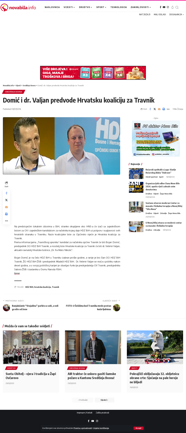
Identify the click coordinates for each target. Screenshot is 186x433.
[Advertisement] (92, 41)
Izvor (17, 273)
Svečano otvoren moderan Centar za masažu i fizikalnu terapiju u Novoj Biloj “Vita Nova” (164, 206)
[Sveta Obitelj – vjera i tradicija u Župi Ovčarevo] (31, 347)
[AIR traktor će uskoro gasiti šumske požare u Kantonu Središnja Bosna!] (93, 347)
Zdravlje (163, 213)
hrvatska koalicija (42, 287)
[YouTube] (164, 7)
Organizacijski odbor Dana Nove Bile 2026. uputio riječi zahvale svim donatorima (163, 186)
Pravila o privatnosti (83, 428)
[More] (168, 109)
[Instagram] (168, 7)
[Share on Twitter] (155, 109)
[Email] (159, 109)
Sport (161, 177)
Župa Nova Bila (166, 193)
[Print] (164, 109)
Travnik (55, 287)
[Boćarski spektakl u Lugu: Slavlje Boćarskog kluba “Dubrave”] (136, 173)
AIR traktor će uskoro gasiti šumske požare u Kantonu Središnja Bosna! (92, 376)
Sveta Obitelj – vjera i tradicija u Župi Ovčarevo (31, 376)
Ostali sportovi (152, 177)
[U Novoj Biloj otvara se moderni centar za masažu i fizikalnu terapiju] (136, 226)
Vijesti (156, 193)
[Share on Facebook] (150, 109)
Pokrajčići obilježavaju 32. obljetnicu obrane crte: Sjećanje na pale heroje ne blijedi (154, 378)
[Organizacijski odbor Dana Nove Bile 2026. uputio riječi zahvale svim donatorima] (136, 187)
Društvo (149, 193)
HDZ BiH (29, 287)
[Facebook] (160, 7)
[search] (176, 7)
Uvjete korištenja (101, 428)
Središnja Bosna (13, 92)
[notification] (172, 7)
